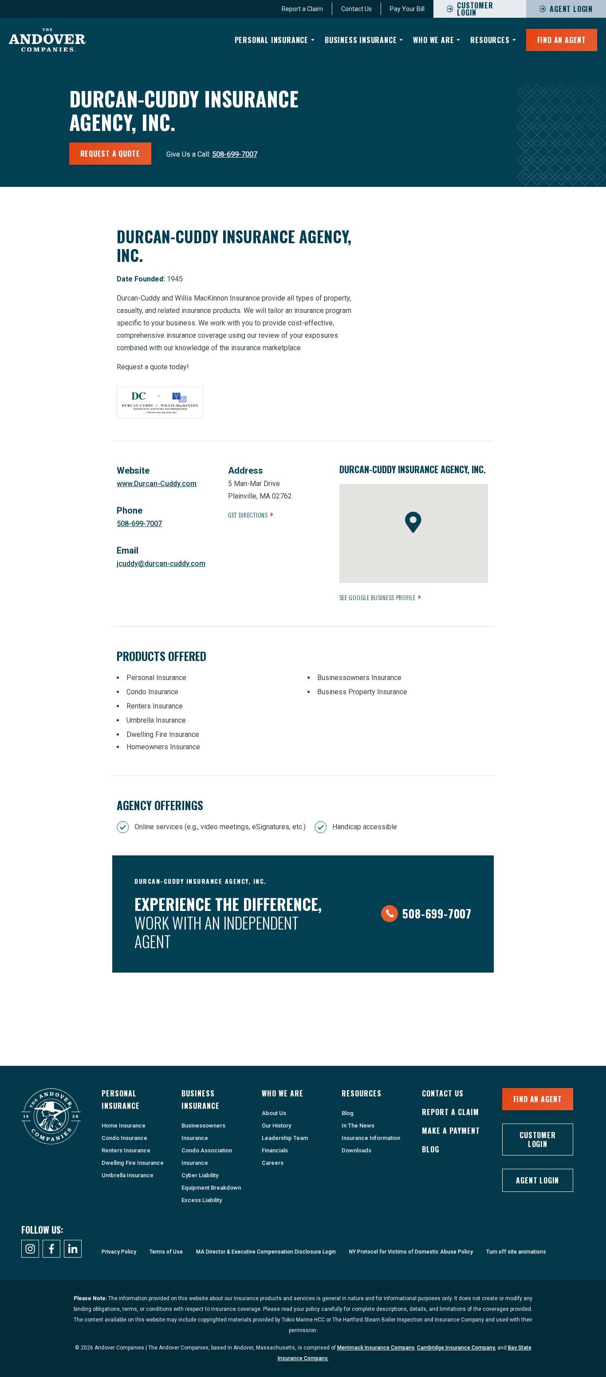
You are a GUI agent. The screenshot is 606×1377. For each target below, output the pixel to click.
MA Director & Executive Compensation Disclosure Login (266, 1252)
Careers (272, 1162)
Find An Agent (561, 40)
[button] (413, 522)
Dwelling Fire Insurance (133, 1162)
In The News (358, 1125)
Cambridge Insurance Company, (456, 1348)
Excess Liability (201, 1200)
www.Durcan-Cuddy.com (157, 483)
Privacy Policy (119, 1252)
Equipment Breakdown (211, 1187)
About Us (274, 1113)
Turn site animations (516, 1252)
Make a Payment (451, 1130)
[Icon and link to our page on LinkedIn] (73, 1249)
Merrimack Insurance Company (375, 1348)
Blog (348, 1113)
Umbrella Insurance (127, 1175)
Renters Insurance (126, 1150)
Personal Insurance (271, 40)
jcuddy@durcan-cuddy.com (161, 563)
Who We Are (433, 40)
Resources (489, 40)
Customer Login (537, 1139)
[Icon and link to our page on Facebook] (51, 1249)
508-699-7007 (234, 154)
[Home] (47, 40)
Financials (275, 1150)
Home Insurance (124, 1125)
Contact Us (356, 8)
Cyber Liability (199, 1175)
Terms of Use (166, 1252)
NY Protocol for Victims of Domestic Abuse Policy (411, 1252)
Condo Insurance (124, 1138)
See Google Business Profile (377, 597)
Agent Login (571, 9)
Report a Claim (302, 8)
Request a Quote (110, 153)
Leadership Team (285, 1138)
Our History (276, 1125)
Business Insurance (361, 40)
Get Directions (248, 514)
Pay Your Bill (407, 8)
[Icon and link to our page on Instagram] (30, 1249)
